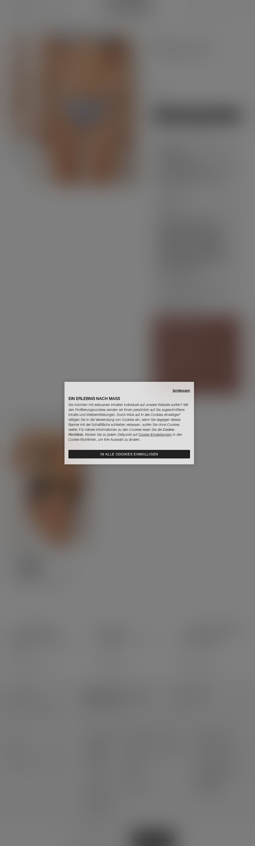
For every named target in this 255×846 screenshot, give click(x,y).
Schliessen (181, 390)
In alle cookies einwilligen (129, 454)
